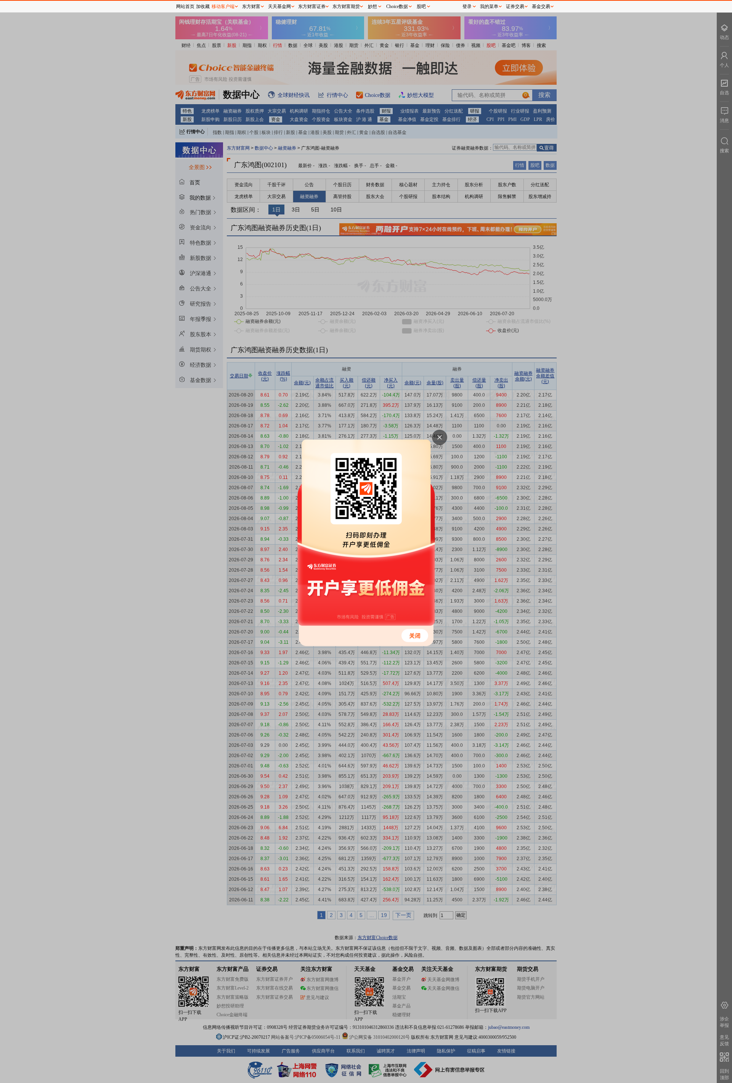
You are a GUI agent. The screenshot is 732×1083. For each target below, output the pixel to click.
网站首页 (185, 6)
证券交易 (515, 6)
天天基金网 (279, 6)
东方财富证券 (312, 6)
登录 (467, 6)
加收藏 (203, 6)
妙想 (372, 6)
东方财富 (251, 6)
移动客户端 (223, 6)
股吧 (421, 6)
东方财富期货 (346, 6)
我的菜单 (489, 6)
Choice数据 (397, 6)
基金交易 (541, 6)
